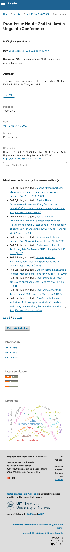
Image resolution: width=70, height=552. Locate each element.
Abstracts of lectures (47, 237)
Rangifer (12, 3)
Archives (18, 14)
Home (6, 14)
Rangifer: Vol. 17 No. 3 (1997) (47, 294)
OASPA (30, 514)
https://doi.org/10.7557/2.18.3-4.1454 (28, 50)
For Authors (11, 352)
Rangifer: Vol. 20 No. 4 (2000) (26, 310)
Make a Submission (17, 328)
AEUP (41, 514)
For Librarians (12, 357)
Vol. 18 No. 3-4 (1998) (38, 14)
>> (20, 317)
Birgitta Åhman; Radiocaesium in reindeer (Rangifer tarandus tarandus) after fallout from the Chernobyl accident (37, 204)
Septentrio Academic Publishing (22, 494)
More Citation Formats (17, 165)
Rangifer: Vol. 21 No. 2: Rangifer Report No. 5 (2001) (37, 241)
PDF (10, 95)
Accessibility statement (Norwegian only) (43, 533)
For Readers (11, 347)
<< (4, 317)
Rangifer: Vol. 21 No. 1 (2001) (51, 273)
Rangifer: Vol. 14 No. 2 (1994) (25, 212)
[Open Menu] (3, 3)
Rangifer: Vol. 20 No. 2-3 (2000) (27, 196)
